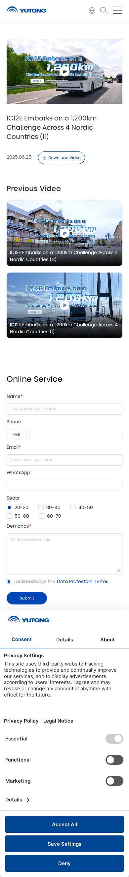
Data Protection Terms (82, 581)
